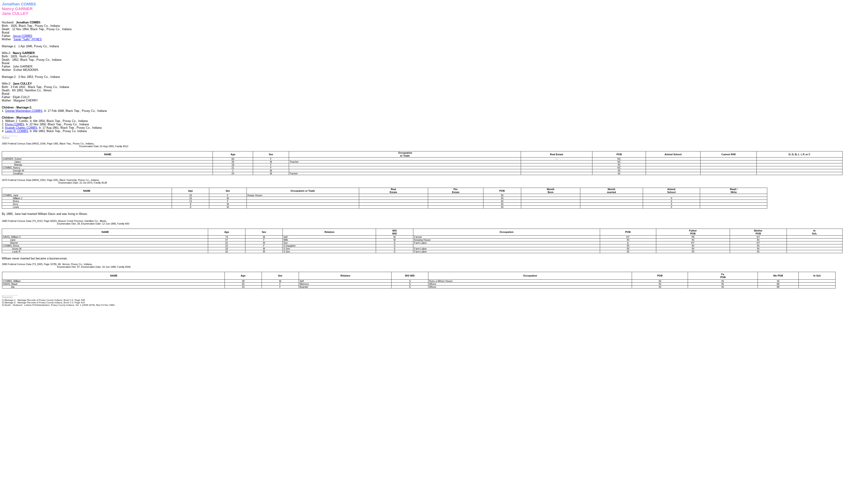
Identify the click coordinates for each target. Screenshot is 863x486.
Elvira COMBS (14, 124)
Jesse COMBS (22, 36)
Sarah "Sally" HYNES (27, 39)
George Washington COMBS (23, 110)
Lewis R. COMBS (16, 131)
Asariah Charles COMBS (21, 127)
